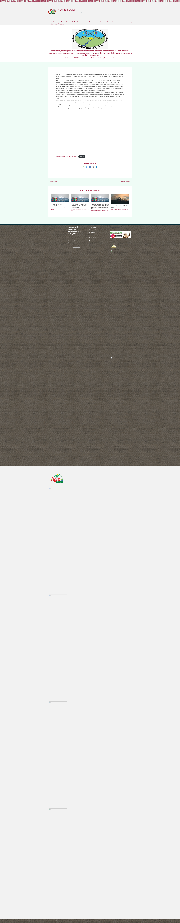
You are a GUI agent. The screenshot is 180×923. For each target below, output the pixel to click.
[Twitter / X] (93, 167)
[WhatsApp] (83, 167)
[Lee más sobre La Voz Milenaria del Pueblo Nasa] (120, 198)
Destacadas (94, 57)
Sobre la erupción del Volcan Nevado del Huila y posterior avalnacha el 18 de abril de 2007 (100, 206)
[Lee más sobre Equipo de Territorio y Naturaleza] (60, 198)
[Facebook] (90, 167)
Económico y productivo (84, 57)
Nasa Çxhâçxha (66, 10)
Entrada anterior (53, 181)
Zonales (113, 57)
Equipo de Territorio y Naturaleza (57, 205)
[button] (57, 22)
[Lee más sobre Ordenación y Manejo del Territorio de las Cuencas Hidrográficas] (80, 198)
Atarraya (69, 920)
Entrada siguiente (126, 181)
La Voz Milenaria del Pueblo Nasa (119, 206)
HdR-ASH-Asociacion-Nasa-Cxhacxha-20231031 (66, 156)
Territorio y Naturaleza (104, 57)
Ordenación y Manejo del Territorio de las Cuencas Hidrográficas (78, 206)
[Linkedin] (96, 167)
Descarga (82, 156)
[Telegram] (87, 167)
